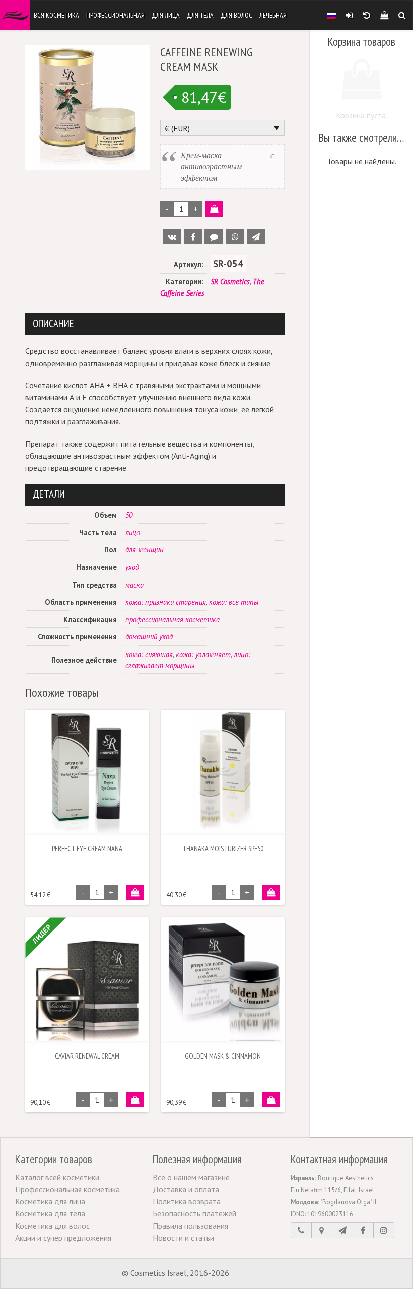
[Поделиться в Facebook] (193, 236)
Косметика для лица (50, 1201)
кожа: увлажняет (203, 654)
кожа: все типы (233, 602)
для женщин (144, 549)
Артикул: (188, 264)
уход (132, 567)
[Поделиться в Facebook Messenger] (213, 236)
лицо (132, 532)
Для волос (236, 15)
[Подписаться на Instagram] (383, 1230)
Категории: (184, 282)
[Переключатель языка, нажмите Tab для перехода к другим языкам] (331, 15)
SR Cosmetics (230, 282)
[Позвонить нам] (301, 1230)
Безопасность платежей (194, 1213)
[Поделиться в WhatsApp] (235, 236)
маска (134, 585)
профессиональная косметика (172, 619)
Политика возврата (187, 1201)
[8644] (271, 1099)
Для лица (166, 15)
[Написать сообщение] (342, 1230)
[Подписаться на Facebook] (363, 1230)
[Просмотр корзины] (384, 15)
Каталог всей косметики (57, 1177)
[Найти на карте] (321, 1230)
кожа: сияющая (149, 654)
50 (128, 515)
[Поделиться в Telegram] (256, 236)
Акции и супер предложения (63, 1238)
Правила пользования (190, 1226)
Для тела (200, 15)
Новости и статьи (183, 1238)
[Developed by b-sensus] (261, 1274)
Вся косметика (56, 15)
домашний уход (149, 636)
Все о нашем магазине (191, 1177)
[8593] (135, 1099)
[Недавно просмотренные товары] (366, 15)
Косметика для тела (50, 1213)
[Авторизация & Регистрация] (349, 15)
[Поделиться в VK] (172, 236)
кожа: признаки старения (165, 602)
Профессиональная (115, 15)
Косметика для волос (52, 1226)
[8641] (214, 209)
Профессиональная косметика (67, 1189)
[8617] (271, 892)
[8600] (135, 892)
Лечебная (273, 15)
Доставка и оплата (186, 1189)
